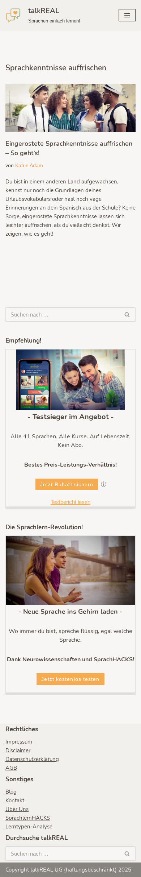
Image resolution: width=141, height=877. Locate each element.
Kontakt (14, 800)
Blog (11, 791)
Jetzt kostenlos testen (70, 679)
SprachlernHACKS (27, 818)
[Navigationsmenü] (127, 15)
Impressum (18, 741)
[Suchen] (127, 314)
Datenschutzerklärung (32, 759)
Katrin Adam (29, 165)
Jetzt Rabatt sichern (67, 484)
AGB (11, 767)
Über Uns (17, 809)
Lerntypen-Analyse (28, 826)
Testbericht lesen (70, 502)
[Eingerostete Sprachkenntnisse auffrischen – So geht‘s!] (70, 108)
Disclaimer (17, 750)
